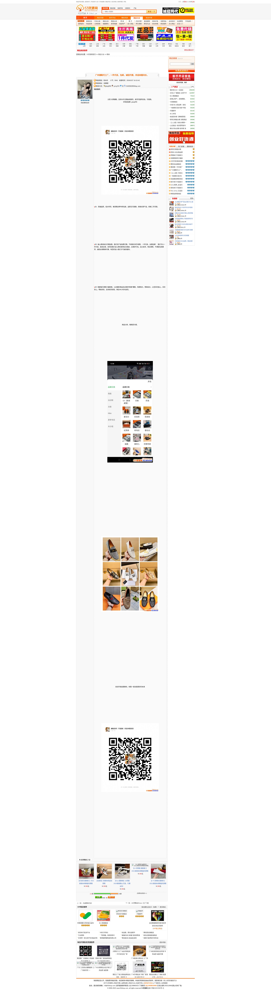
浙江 (143, 44)
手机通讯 (188, 21)
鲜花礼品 (147, 24)
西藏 (143, 46)
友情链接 (164, 983)
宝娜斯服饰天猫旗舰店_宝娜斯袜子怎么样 (177, 158)
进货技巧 (87, 2)
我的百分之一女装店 (176, 90)
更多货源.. (163, 942)
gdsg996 (117, 86)
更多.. (192, 198)
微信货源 (124, 18)
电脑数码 (106, 24)
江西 (157, 46)
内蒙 (124, 46)
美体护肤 (155, 21)
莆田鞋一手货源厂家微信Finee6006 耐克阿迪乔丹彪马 (177, 167)
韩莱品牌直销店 (176, 194)
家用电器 (114, 24)
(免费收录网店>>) (142, 893)
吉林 (163, 44)
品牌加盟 (124, 983)
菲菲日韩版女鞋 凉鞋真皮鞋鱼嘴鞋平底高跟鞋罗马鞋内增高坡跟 (177, 149)
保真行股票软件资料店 (151, 938)
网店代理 (117, 983)
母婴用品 (163, 21)
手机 (125, 2)
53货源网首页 (91, 54)
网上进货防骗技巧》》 (170, 980)
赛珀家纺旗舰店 (149, 932)
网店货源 (100, 18)
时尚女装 (97, 21)
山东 (190, 44)
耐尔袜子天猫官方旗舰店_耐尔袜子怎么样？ (177, 182)
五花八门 (180, 24)
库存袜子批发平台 (84, 932)
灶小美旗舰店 (103, 923)
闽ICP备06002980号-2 (155, 988)
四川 (117, 44)
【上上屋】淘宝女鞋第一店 (177, 173)
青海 (170, 46)
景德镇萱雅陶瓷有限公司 (108, 938)
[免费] (192, 2)
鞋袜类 (106, 80)
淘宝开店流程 (80, 2)
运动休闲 (172, 21)
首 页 (85, 17)
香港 (183, 46)
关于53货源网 (108, 983)
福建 (150, 46)
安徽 (97, 46)
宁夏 (137, 46)
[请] (184, 2)
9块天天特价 (104, 932)
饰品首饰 (89, 24)
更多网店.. (163, 907)
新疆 (117, 46)
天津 (124, 44)
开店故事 (101, 2)
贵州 (110, 46)
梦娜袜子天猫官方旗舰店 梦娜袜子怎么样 (177, 155)
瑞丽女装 (106, 21)
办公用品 (172, 24)
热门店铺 (181, 146)
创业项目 (114, 2)
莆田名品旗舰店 (176, 164)
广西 (137, 44)
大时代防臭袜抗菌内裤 (177, 161)
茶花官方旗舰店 (121, 914)
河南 (183, 44)
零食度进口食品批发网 (129, 938)
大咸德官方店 (87, 903)
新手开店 (112, 18)
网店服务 (163, 24)
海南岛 (177, 46)
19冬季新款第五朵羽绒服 (182, 235)
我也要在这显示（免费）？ (150, 907)
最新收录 (190, 146)
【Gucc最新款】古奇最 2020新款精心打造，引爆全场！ (122, 883)
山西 (84, 46)
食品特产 (122, 24)
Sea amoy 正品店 (176, 191)
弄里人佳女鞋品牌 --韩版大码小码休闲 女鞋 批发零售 (177, 152)
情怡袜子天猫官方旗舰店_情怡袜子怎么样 (177, 188)
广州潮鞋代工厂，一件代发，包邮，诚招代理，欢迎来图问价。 (177, 170)
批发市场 (149, 18)
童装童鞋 (147, 21)
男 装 (122, 21)
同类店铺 (172, 146)
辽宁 (157, 44)
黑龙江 (170, 44)
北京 (90, 44)
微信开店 (108, 2)
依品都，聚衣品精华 (128, 932)
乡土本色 (173, 113)
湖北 (130, 44)
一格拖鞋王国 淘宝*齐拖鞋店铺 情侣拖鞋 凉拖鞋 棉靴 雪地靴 (176, 176)
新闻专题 (120, 2)
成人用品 (130, 24)
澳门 (190, 46)
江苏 (150, 44)
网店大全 (137, 18)
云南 (104, 46)
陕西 (130, 46)
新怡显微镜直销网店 (150, 935)
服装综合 (89, 21)
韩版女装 (114, 21)
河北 (176, 44)
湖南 (110, 44)
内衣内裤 (139, 21)
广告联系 (157, 983)
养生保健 (139, 24)
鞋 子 (130, 21)
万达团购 (81, 935)
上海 (97, 44)
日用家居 (97, 24)
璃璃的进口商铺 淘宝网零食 (131, 935)
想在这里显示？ (189, 50)
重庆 (90, 46)
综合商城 (155, 24)
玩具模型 (180, 21)
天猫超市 (139, 914)
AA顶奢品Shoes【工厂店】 (140, 903)
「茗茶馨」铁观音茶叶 (107, 935)
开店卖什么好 (94, 2)
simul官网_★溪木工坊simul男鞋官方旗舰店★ (177, 185)
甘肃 (163, 46)
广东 (104, 44)
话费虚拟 (81, 24)
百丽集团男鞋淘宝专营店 (177, 179)
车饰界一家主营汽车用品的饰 (87, 938)
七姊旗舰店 (173, 102)
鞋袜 (108, 54)
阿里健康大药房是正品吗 (85, 923)
